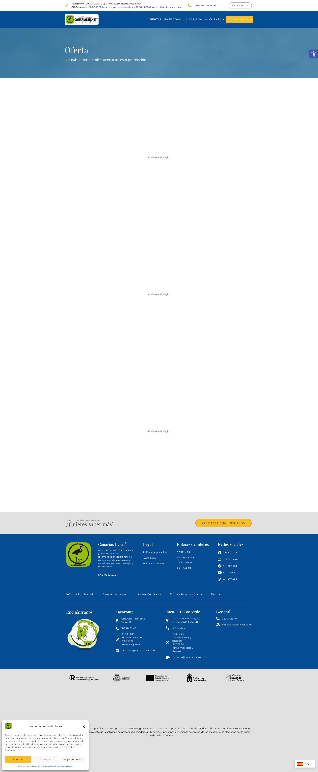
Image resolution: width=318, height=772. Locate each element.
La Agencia (193, 19)
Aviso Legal (67, 766)
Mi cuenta (213, 19)
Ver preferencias (72, 759)
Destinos (183, 552)
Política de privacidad (49, 766)
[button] (313, 54)
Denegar (45, 759)
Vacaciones (238, 19)
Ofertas (155, 19)
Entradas (172, 19)
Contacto (184, 568)
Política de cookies (27, 766)
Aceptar (18, 759)
